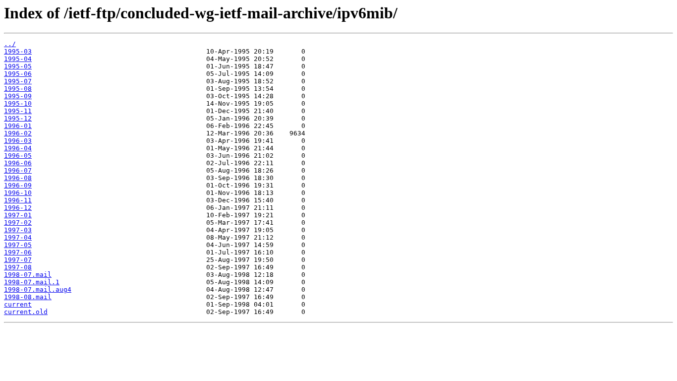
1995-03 (18, 51)
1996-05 (18, 155)
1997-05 (18, 245)
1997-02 (18, 222)
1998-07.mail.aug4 (37, 289)
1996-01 (18, 125)
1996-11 (18, 200)
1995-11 (18, 111)
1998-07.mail (28, 274)
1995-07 (18, 81)
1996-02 (18, 133)
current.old (26, 312)
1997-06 (18, 252)
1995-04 (18, 59)
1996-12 (18, 207)
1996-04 (18, 148)
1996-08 (18, 178)
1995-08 (18, 88)
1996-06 (18, 163)
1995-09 (18, 96)
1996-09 (18, 185)
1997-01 (18, 215)
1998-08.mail (28, 297)
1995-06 (18, 73)
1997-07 (18, 259)
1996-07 (18, 170)
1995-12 (18, 118)
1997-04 (18, 237)
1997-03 (18, 230)
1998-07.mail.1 (31, 282)
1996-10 (18, 192)
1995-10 (18, 103)
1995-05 (18, 66)
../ (10, 44)
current (18, 304)
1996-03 (18, 140)
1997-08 (18, 267)
